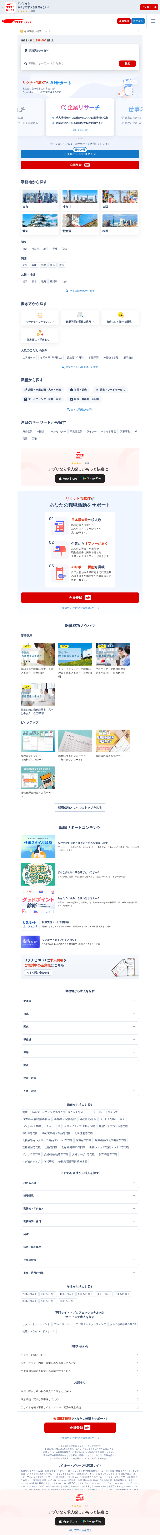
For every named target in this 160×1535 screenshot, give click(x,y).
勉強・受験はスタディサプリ (74, 1489)
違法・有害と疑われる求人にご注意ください (46, 1391)
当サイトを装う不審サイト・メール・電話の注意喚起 (51, 1407)
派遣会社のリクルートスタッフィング (94, 1474)
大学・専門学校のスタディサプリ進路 (40, 1489)
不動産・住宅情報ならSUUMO (83, 1480)
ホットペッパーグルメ (102, 1483)
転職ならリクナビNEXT (32, 1471)
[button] (82, 7)
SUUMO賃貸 (106, 1480)
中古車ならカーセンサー (94, 1486)
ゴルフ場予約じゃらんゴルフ (76, 1483)
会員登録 (124, 21)
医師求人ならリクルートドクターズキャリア (104, 1477)
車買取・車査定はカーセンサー (123, 1486)
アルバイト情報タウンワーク (40, 1477)
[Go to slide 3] (81, 138)
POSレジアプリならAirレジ (102, 1489)
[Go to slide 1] (78, 138)
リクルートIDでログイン (80, 153)
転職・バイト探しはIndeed (54, 1480)
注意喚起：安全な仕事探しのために (41, 1399)
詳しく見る (78, 130)
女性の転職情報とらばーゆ (95, 1471)
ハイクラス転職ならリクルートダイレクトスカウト (51, 1474)
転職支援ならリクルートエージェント (63, 1471)
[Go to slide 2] (80, 138)
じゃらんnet (55, 1483)
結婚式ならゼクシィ (71, 1486)
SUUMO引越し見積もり (36, 1483)
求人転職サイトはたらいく (68, 1477)
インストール (149, 7)
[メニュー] (153, 21)
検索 (127, 63)
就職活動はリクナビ (119, 1471)
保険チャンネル (125, 1489)
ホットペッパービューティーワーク (43, 1486)
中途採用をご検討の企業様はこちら (78, 608)
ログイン (138, 21)
